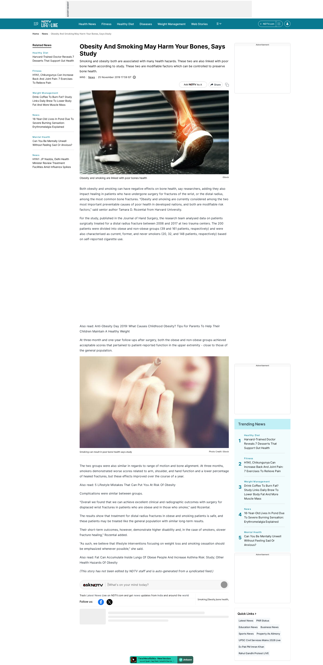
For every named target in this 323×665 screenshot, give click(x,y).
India (160, 595)
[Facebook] (101, 602)
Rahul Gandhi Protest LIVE (254, 653)
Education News (248, 627)
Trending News (251, 424)
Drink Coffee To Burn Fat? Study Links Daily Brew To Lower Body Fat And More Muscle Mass (52, 100)
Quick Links (246, 614)
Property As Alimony (268, 633)
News (45, 33)
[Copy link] (227, 84)
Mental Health (41, 137)
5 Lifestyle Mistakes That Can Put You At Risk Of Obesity (135, 485)
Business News (270, 627)
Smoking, (202, 599)
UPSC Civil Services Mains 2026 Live (260, 640)
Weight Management (172, 24)
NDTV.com (268, 23)
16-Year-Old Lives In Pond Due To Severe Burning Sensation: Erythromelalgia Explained (53, 122)
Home (36, 33)
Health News (87, 24)
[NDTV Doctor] (49, 22)
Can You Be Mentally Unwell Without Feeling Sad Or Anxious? (52, 142)
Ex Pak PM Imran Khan (251, 646)
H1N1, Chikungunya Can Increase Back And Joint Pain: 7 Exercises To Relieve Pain (53, 78)
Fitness (106, 24)
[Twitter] (110, 602)
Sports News (246, 633)
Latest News (94, 595)
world (185, 595)
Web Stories (199, 24)
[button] (287, 24)
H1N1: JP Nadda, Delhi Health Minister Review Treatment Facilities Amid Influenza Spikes (52, 162)
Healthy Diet (125, 24)
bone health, (222, 599)
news (137, 595)
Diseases (146, 24)
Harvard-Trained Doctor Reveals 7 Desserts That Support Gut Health (53, 58)
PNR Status (262, 620)
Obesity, (211, 599)
